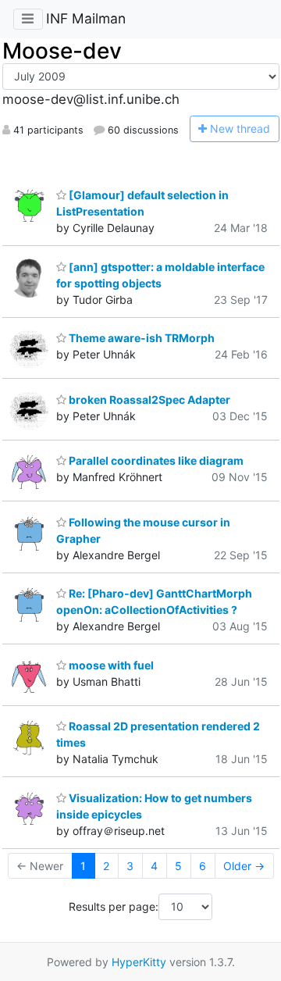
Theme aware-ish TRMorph (140, 337)
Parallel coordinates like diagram (155, 460)
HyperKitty (139, 962)
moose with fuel (110, 665)
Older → (244, 865)
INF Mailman (86, 18)
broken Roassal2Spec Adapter (148, 399)
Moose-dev (62, 50)
